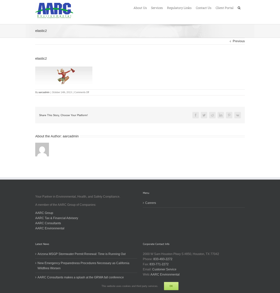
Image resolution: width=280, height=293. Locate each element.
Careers (150, 202)
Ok (171, 286)
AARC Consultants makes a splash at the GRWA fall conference (81, 277)
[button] (239, 7)
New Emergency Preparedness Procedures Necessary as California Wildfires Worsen (83, 265)
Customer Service (164, 269)
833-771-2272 (159, 264)
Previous (239, 41)
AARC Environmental (49, 228)
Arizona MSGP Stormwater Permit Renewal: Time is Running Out (82, 254)
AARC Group (44, 213)
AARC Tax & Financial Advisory (56, 218)
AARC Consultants (48, 223)
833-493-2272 (162, 259)
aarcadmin (44, 92)
